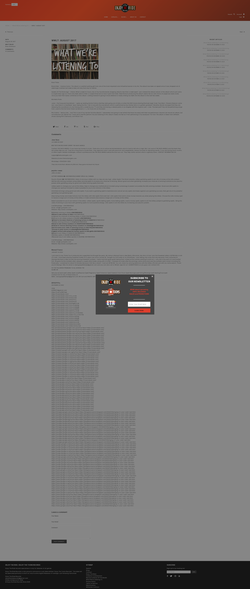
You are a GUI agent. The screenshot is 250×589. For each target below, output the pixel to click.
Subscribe (139, 310)
